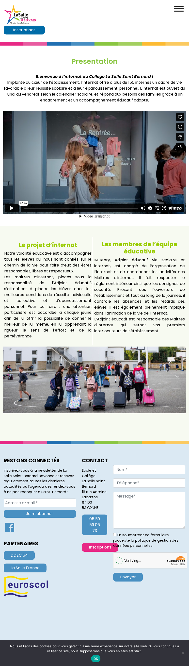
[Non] (182, 652)
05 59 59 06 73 (94, 524)
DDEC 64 (19, 555)
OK (96, 659)
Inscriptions (24, 30)
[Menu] (179, 9)
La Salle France (25, 568)
